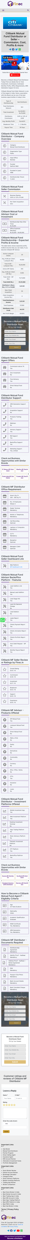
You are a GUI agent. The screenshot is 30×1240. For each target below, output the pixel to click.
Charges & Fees (8, 1176)
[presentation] (1, 63)
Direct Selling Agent (9, 1155)
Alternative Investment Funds (12, 1161)
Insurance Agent (8, 1157)
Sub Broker (6, 1149)
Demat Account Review (10, 1172)
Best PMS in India (8, 1204)
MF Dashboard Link (16, 567)
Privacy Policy (13, 1226)
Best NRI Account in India (11, 1198)
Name (5, 1095)
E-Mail (17, 1095)
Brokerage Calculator (9, 1174)
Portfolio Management (10, 1163)
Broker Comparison (9, 1184)
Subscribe (15, 75)
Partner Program (8, 1153)
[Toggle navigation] (13, 10)
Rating (5, 1102)
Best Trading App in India (11, 1196)
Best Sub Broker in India (10, 1206)
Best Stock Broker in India (11, 1192)
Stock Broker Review (9, 1170)
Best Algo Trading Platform (11, 1200)
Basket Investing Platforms (11, 1180)
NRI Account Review (9, 1159)
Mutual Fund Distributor (10, 1151)
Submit (16, 347)
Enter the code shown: (10, 1121)
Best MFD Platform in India (11, 1202)
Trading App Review (9, 1182)
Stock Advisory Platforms (11, 1178)
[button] (27, 10)
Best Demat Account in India (12, 1194)
